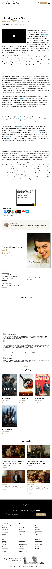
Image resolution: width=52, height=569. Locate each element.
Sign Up (4, 534)
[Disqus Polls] (26, 316)
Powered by (5, 215)
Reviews (3, 15)
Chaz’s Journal (5, 542)
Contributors (38, 546)
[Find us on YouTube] (38, 548)
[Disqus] (26, 347)
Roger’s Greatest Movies (7, 525)
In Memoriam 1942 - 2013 (15, 560)
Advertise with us (39, 544)
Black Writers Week (23, 544)
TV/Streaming (22, 548)
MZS (3, 546)
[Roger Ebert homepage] (10, 3)
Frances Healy (5, 278)
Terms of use (30, 566)
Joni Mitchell (44, 34)
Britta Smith (4, 280)
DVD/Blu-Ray (22, 541)
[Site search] (38, 3)
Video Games (22, 542)
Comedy (21, 529)
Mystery (37, 525)
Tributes (4, 551)
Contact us (37, 542)
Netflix (36, 527)
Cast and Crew (5, 529)
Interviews (4, 549)
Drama (14, 21)
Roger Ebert (5, 24)
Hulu (20, 536)
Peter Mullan (9, 138)
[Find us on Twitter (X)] (40, 548)
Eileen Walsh (22, 126)
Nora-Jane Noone (19, 117)
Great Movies (5, 544)
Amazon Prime (22, 527)
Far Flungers (5, 548)
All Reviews (4, 527)
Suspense (37, 532)
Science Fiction (38, 531)
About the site (38, 541)
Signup (44, 3)
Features (21, 546)
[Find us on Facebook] (35, 548)
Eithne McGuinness (6, 285)
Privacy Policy (38, 566)
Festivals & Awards (23, 551)
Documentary (22, 531)
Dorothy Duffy (17, 119)
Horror (20, 534)
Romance (37, 529)
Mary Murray (4, 281)
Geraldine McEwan (36, 132)
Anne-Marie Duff (23, 98)
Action (20, 525)
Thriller (36, 534)
